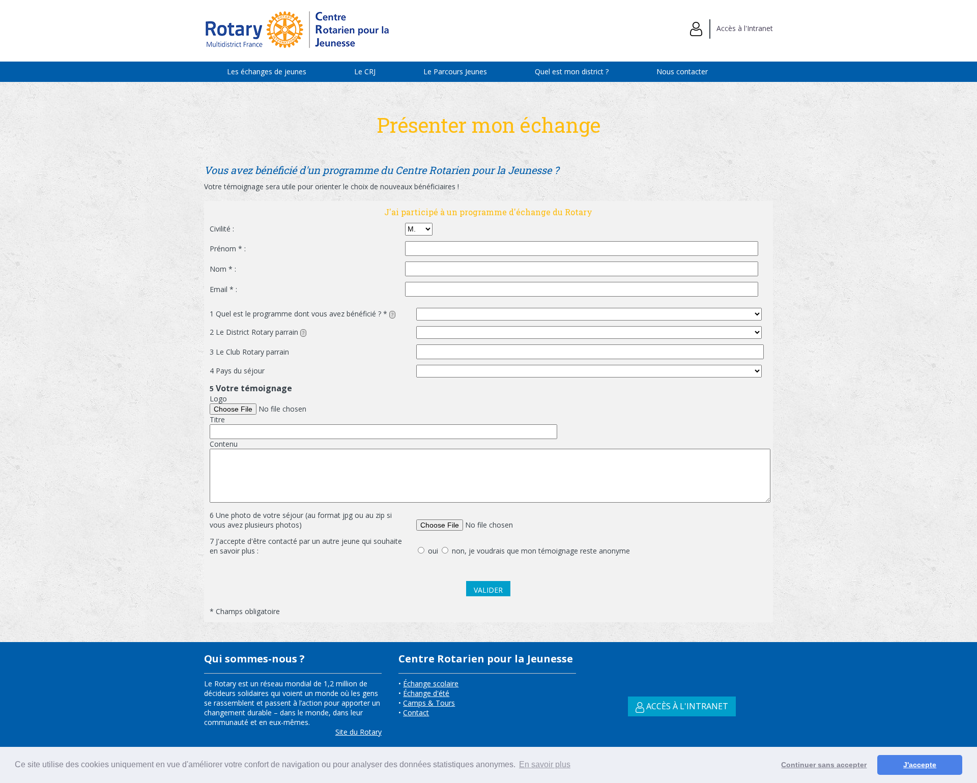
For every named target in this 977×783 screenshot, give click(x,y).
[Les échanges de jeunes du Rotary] (298, 51)
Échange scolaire (430, 683)
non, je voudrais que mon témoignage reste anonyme (540, 551)
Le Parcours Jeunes (455, 71)
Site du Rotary (358, 732)
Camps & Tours (429, 703)
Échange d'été (426, 693)
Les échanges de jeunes (266, 71)
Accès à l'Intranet (741, 28)
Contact (416, 712)
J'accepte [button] (919, 765)
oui (432, 551)
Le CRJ (365, 71)
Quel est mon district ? (572, 71)
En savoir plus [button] (544, 764)
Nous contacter (682, 71)
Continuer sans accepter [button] (824, 765)
